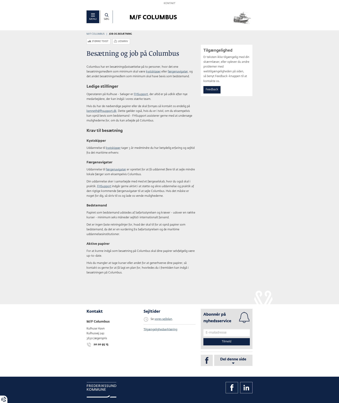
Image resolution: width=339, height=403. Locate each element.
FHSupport (141, 94)
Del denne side (233, 359)
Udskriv (123, 41)
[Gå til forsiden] (242, 18)
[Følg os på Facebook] (207, 360)
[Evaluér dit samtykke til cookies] (3, 399)
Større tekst (100, 41)
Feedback (212, 89)
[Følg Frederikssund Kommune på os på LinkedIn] (246, 387)
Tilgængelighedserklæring (160, 329)
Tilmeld (226, 341)
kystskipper (153, 71)
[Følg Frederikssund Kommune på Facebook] (232, 387)
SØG (106, 19)
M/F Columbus (96, 34)
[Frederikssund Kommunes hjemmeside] (102, 390)
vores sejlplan (163, 319)
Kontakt (169, 3)
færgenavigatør (178, 71)
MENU (93, 19)
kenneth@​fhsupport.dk (102, 111)
